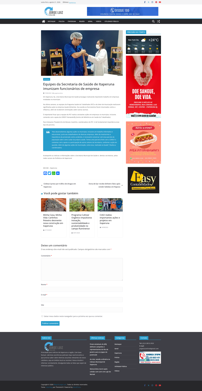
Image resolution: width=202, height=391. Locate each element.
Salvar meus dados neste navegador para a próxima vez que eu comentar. (73, 316)
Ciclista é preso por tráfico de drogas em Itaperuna (60, 185)
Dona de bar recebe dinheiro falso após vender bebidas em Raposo (104, 185)
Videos (98, 21)
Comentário (46, 256)
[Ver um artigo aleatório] (158, 21)
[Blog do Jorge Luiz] (43, 21)
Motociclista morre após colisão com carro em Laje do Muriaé (100, 371)
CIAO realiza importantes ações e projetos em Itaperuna (110, 219)
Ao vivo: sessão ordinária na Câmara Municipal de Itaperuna (100, 361)
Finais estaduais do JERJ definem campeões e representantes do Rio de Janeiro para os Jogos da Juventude (99, 349)
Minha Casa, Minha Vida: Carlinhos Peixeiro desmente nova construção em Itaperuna (53, 220)
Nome (44, 284)
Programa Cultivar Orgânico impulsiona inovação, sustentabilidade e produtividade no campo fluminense (81, 221)
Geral (90, 21)
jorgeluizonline (58, 93)
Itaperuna (72, 21)
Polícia (61, 21)
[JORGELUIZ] (53, 343)
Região (82, 21)
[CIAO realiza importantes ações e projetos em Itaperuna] (110, 200)
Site (42, 305)
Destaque (51, 21)
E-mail (44, 295)
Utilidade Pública (112, 21)
